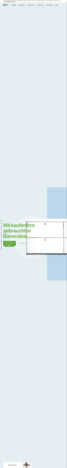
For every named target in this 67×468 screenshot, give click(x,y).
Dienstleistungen (49, 5)
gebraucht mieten (30, 5)
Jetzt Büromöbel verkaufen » (10, 1)
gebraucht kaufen (21, 5)
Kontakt (56, 5)
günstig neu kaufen (40, 5)
